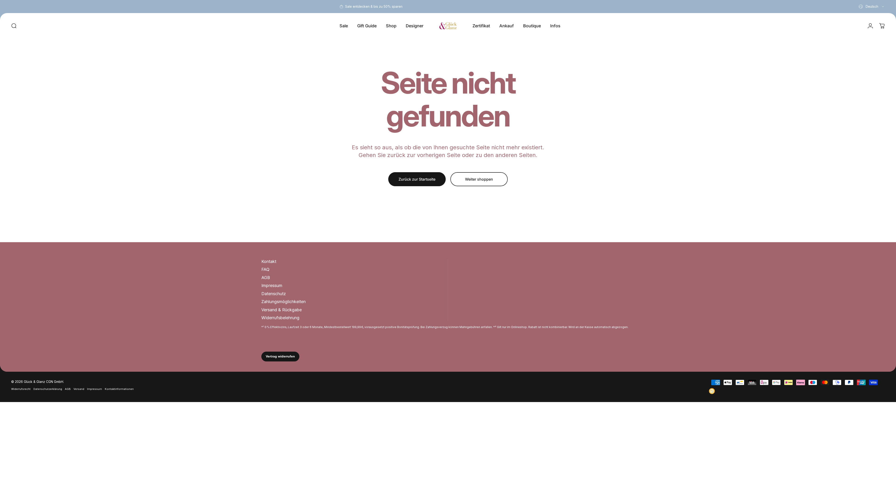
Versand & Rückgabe (281, 309)
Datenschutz (273, 293)
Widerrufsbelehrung (280, 317)
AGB (265, 277)
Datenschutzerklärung (47, 389)
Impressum (271, 285)
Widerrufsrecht (21, 389)
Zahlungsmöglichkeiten (283, 301)
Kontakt (268, 261)
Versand (79, 389)
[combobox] (872, 6)
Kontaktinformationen (119, 389)
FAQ (265, 269)
